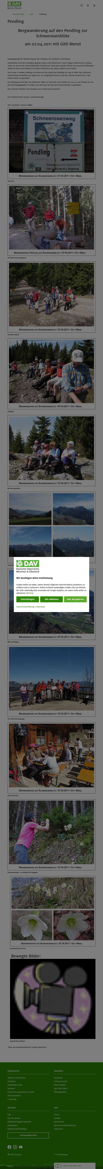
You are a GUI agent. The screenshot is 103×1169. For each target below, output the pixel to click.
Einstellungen (28, 599)
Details (30, 593)
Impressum (40, 607)
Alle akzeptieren (75, 599)
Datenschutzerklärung (25, 607)
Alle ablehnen (52, 599)
